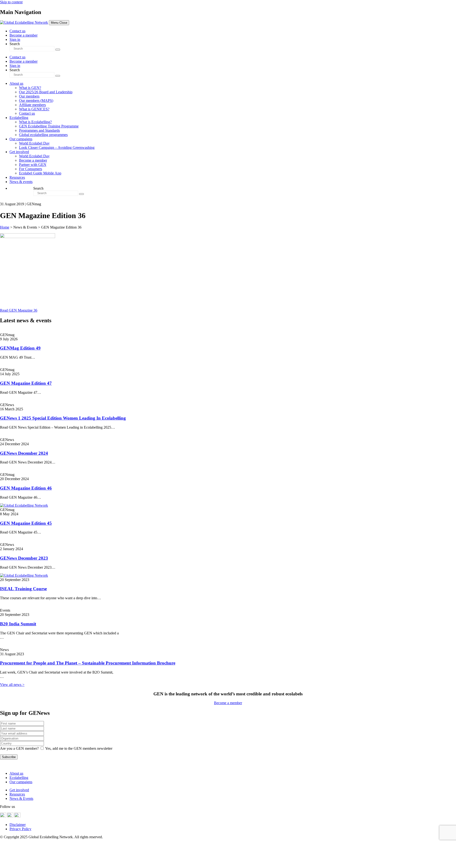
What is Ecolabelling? (35, 122)
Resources (17, 177)
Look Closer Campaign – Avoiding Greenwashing (57, 147)
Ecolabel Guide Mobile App (40, 173)
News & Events (21, 798)
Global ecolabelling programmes (43, 135)
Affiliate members (32, 105)
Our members (29, 96)
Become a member (24, 35)
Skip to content (11, 2)
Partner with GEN (32, 165)
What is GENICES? (34, 109)
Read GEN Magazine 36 (18, 310)
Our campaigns (21, 139)
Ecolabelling (19, 118)
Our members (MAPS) (36, 100)
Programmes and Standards (39, 130)
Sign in (15, 39)
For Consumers (30, 169)
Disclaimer (18, 825)
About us (16, 83)
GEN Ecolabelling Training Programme (49, 126)
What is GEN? (30, 88)
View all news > (12, 685)
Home (4, 227)
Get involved (19, 152)
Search (15, 44)
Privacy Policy (20, 829)
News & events (21, 182)
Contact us (17, 31)
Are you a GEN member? (19, 748)
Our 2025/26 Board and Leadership (45, 92)
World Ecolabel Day (34, 143)
